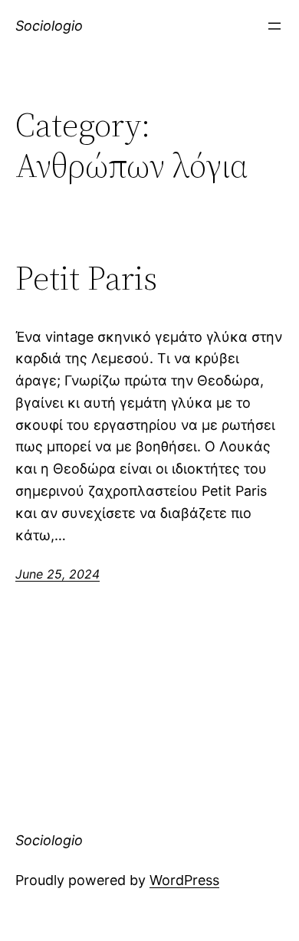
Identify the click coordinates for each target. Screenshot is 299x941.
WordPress (184, 880)
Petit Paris (86, 278)
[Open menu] (274, 26)
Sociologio (49, 26)
